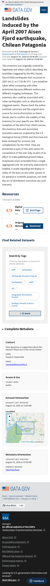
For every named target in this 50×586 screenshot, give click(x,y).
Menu (44, 10)
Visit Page (35, 210)
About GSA (7, 537)
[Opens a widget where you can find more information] (37, 581)
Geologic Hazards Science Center (23, 304)
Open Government (16, 496)
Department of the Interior (15, 54)
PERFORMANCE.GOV (11, 499)
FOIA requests (9, 546)
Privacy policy (9, 565)
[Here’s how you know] (25, 3)
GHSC (31, 282)
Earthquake (27, 269)
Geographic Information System (22, 295)
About (4, 496)
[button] (9, 416)
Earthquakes (17, 282)
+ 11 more (25, 313)
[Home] (18, 10)
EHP (13, 269)
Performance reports (13, 560)
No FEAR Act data (11, 551)
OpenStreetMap (28, 442)
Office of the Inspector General (17, 556)
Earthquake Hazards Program (24, 276)
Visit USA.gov (9, 580)
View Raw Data (12, 469)
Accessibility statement (14, 542)
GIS (13, 288)
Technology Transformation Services (22, 529)
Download (35, 225)
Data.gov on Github (28, 499)
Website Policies (31, 496)
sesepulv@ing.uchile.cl (16, 364)
